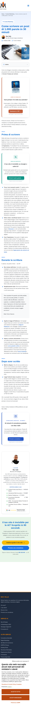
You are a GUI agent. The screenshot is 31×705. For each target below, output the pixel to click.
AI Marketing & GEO (6, 624)
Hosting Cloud (4, 647)
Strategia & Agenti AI (6, 626)
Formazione (4, 654)
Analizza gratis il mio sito (14, 542)
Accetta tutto (15, 691)
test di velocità (22, 351)
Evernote (11, 229)
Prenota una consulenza (15, 548)
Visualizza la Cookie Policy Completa (12, 684)
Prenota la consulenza (15, 439)
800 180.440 (22, 552)
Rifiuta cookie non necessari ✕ (20, 661)
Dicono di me (4, 610)
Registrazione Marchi (6, 652)
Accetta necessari (15, 697)
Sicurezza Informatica (6, 649)
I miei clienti (4, 607)
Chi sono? (3, 605)
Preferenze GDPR (15, 702)
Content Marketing (9, 14)
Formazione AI (4, 629)
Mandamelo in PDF (15, 111)
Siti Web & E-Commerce (7, 642)
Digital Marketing (5, 640)
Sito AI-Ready (4, 622)
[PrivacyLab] (10, 686)
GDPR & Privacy (5, 645)
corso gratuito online (13, 345)
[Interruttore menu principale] (28, 5)
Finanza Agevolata (5, 657)
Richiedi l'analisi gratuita (16, 178)
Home (3, 14)
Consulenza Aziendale (6, 638)
